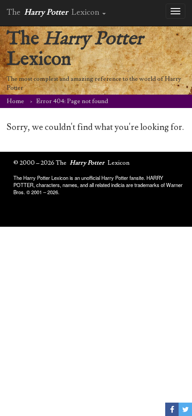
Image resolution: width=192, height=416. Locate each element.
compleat (45, 79)
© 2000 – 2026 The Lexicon (71, 163)
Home (15, 101)
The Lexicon (75, 49)
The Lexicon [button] (54, 12)
